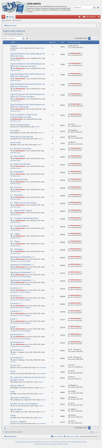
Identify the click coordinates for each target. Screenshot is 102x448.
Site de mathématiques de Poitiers (77, 442)
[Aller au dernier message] (77, 46)
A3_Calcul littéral (17, 156)
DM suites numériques (20, 397)
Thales (13, 415)
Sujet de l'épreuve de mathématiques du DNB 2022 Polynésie (27, 85)
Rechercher (7, 20)
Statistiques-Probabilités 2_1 (22, 264)
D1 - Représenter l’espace (21, 210)
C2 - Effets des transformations (23, 202)
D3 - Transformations (19, 226)
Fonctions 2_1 (16, 295)
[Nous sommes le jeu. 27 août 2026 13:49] (97, 25)
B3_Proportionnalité (19, 179)
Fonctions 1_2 (16, 303)
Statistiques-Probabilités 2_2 (22, 257)
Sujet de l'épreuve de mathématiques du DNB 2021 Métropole (27, 105)
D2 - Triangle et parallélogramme (24, 218)
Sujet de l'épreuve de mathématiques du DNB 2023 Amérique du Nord (27, 64)
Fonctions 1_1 (16, 311)
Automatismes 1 (17, 334)
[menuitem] (79, 17)
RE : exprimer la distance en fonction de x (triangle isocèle (28, 378)
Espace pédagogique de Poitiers (24, 442)
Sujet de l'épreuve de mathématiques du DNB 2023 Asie (27, 54)
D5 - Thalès (15, 241)
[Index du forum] (14, 7)
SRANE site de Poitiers (42, 442)
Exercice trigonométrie (20, 124)
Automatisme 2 (17, 350)
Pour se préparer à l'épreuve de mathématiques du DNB (23, 115)
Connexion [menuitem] (99, 17)
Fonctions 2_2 (16, 288)
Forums (11, 17)
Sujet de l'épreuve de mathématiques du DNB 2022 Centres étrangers (27, 95)
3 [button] (95, 38)
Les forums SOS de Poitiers (58, 442)
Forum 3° (39, 144)
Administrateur (20, 58)
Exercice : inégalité (18, 421)
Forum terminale (41, 367)
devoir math (15, 142)
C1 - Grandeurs (16, 195)
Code (12, 391)
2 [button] (92, 38)
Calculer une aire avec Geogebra (24, 403)
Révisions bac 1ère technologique (20, 261)
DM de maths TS (17, 385)
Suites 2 (13, 319)
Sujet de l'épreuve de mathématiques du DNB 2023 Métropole (27, 75)
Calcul (12, 371)
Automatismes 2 (17, 342)
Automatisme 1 (17, 357)
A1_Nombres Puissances (20, 148)
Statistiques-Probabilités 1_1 (22, 280)
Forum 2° (40, 382)
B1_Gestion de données (20, 164)
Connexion (18, 20)
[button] (98, 38)
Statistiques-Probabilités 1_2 (22, 272)
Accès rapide (3, 17)
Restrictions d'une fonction (21, 136)
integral (13, 46)
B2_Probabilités (17, 171)
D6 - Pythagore (16, 249)
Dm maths (14, 130)
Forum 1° (37, 126)
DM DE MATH (16, 409)
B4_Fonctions (16, 187)
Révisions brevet (15, 60)
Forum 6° (41, 132)
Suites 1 (13, 326)
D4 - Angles (15, 233)
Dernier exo (15, 365)
